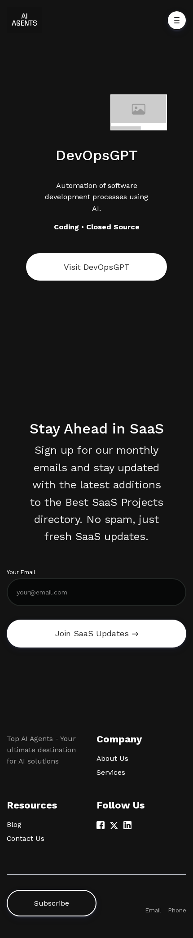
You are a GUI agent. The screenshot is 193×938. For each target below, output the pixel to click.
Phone (177, 910)
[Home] (27, 20)
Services (110, 772)
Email (153, 910)
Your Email (21, 572)
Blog (14, 824)
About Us (112, 758)
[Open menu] (176, 20)
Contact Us (25, 838)
